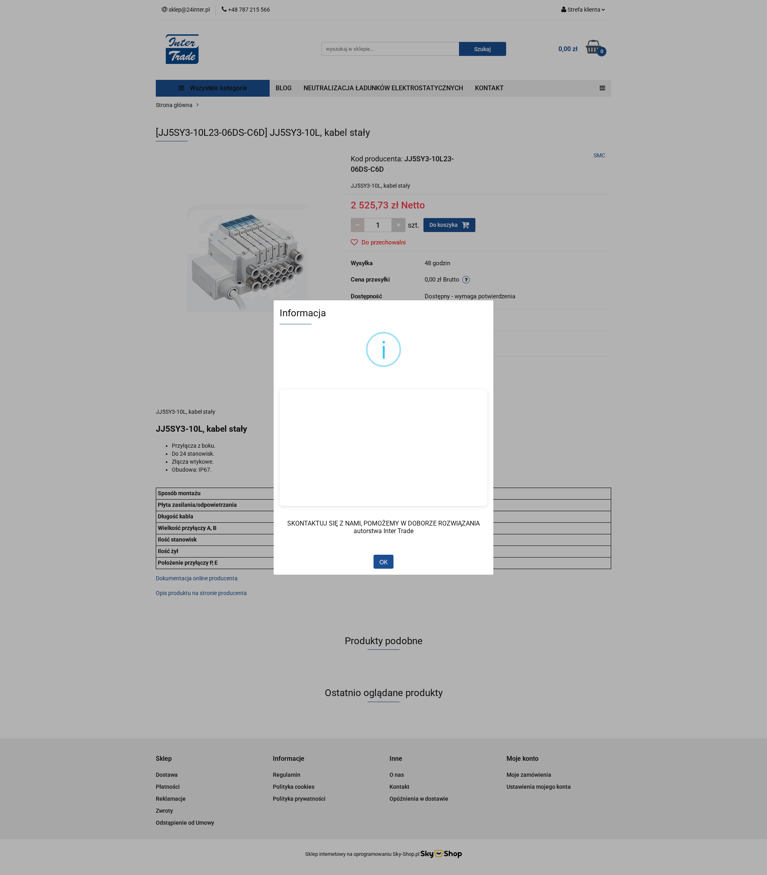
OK (383, 562)
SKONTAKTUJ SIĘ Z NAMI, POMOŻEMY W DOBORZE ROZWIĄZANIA (383, 523)
